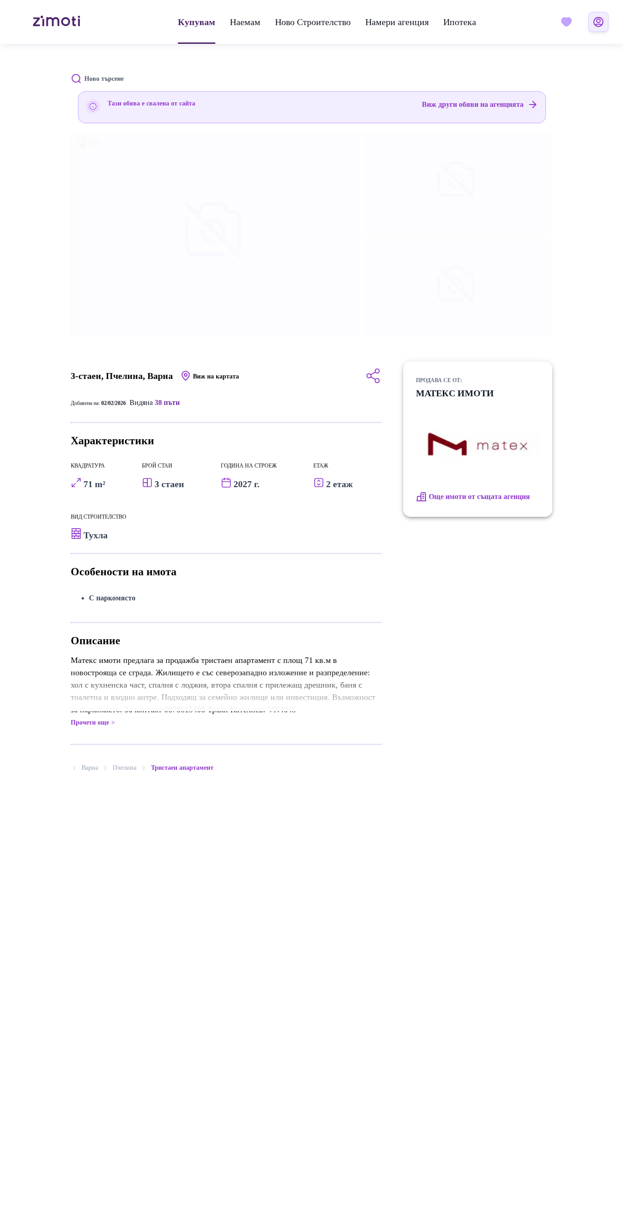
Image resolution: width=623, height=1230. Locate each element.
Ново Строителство (313, 22)
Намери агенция (397, 22)
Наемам (245, 22)
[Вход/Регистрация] (598, 22)
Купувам (196, 22)
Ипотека (459, 22)
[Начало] (57, 22)
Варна (90, 767)
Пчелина (124, 767)
